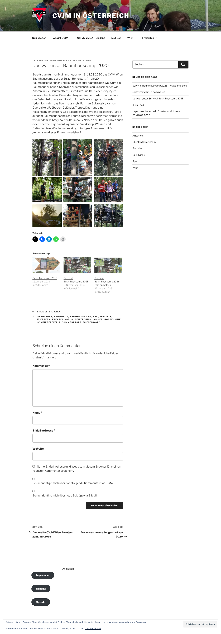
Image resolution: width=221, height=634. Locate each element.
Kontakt (41, 588)
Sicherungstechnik (107, 319)
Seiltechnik (83, 319)
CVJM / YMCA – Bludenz (91, 37)
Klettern (44, 319)
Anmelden (68, 568)
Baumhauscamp (81, 316)
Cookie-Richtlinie (93, 628)
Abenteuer (44, 316)
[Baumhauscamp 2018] (46, 265)
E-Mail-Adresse (43, 430)
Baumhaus (61, 316)
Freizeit (106, 316)
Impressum (42, 575)
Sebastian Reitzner (77, 60)
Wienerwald (92, 322)
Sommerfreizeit (48, 322)
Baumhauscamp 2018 (44, 278)
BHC (95, 316)
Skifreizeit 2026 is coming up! (148, 91)
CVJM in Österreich (90, 15)
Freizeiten (148, 37)
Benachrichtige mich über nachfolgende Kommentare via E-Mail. (73, 483)
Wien (130, 37)
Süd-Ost (116, 37)
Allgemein (137, 135)
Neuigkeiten (39, 37)
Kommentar (41, 365)
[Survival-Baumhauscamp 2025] (77, 265)
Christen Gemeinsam (144, 141)
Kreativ (57, 319)
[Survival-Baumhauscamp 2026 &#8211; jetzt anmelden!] (108, 265)
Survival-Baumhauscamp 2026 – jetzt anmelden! (107, 281)
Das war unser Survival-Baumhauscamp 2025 (158, 98)
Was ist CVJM (60, 37)
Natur (69, 319)
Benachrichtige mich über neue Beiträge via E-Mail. (64, 495)
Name (37, 412)
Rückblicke (138, 154)
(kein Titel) (138, 104)
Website (38, 448)
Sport (135, 161)
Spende (40, 602)
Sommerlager (72, 322)
